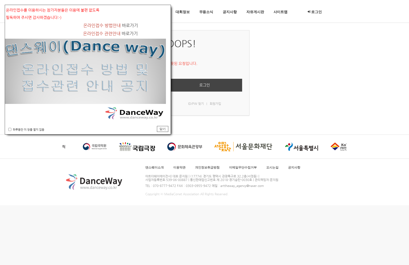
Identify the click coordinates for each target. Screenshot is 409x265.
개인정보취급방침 (207, 167)
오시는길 (272, 167)
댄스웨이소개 (154, 167)
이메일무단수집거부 (243, 167)
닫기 (163, 129)
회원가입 (215, 103)
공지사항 (294, 167)
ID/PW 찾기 (196, 103)
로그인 (204, 85)
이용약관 (179, 167)
